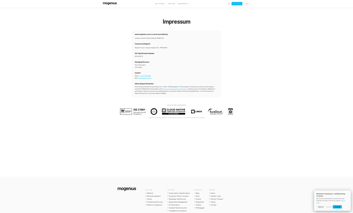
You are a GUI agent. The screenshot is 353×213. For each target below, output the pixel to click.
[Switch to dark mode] (229, 3)
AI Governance (174, 205)
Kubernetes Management (178, 202)
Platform (150, 193)
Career (213, 202)
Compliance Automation (178, 211)
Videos (198, 205)
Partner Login (216, 196)
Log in (246, 3)
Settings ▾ (329, 207)
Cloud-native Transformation (179, 193)
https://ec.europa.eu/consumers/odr (175, 89)
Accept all (337, 207)
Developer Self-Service (177, 199)
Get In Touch (237, 3)
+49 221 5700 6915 (145, 76)
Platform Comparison (154, 205)
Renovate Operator (154, 196)
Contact (213, 205)
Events (198, 199)
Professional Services (155, 202)
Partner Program (217, 199)
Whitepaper (200, 208)
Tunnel (149, 199)
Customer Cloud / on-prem (178, 196)
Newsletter (200, 202)
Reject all (320, 207)
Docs (198, 196)
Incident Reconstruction (178, 208)
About (213, 193)
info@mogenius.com (144, 78)
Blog (197, 193)
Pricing (171, 3)
